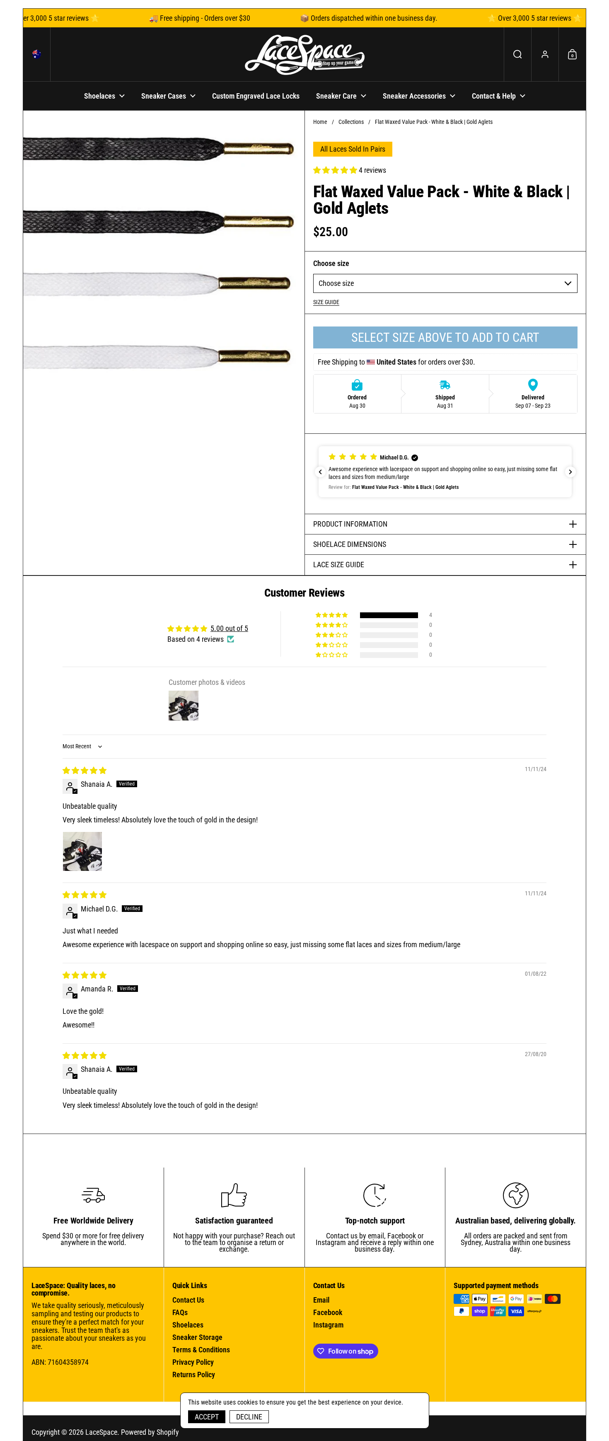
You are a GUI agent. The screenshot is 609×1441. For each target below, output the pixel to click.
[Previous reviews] (320, 472)
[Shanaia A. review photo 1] (82, 851)
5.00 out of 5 (229, 628)
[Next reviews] (570, 472)
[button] (37, 54)
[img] (84, 770)
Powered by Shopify (150, 1432)
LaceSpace (101, 1432)
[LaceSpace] (304, 54)
